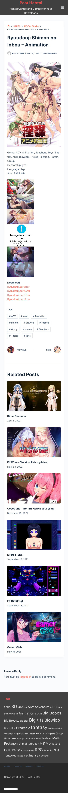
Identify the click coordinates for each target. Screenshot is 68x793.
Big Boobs (52, 713)
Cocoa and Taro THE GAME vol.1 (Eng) (31, 508)
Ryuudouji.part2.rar (18, 290)
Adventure (42, 707)
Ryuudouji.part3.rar (18, 295)
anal (24, 316)
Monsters (53, 743)
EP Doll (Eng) (15, 554)
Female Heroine (55, 728)
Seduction (48, 750)
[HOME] (8, 26)
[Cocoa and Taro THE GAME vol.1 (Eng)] (34, 488)
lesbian (47, 738)
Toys (27, 335)
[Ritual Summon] (34, 396)
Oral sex (16, 750)
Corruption (9, 728)
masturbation (30, 743)
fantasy (39, 727)
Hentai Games (50, 53)
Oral (7, 750)
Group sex (10, 738)
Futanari (40, 733)
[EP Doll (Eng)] (34, 535)
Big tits (14, 322)
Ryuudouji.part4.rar (18, 299)
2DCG (7, 707)
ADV (12, 316)
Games (28, 766)
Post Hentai (31, 2)
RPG (39, 749)
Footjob (44, 322)
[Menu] (62, 7)
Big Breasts (11, 720)
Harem (27, 329)
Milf (42, 743)
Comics (18, 766)
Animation (39, 316)
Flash (26, 734)
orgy (25, 750)
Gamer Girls (14, 647)
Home (7, 766)
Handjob (21, 738)
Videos (39, 766)
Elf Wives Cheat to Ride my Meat (27, 462)
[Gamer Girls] (34, 627)
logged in (25, 676)
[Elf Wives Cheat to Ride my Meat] (34, 442)
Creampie (23, 728)
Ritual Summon (16, 416)
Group (13, 329)
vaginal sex (32, 755)
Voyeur (45, 755)
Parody (30, 750)
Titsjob (13, 335)
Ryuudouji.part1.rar (18, 286)
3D (14, 706)
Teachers (43, 329)
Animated (13, 714)
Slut (56, 750)
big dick (24, 720)
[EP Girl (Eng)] (34, 581)
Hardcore (30, 738)
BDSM (38, 713)
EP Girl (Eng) (15, 601)
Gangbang (50, 734)
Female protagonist (13, 733)
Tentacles (10, 755)
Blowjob (29, 322)
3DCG (22, 707)
